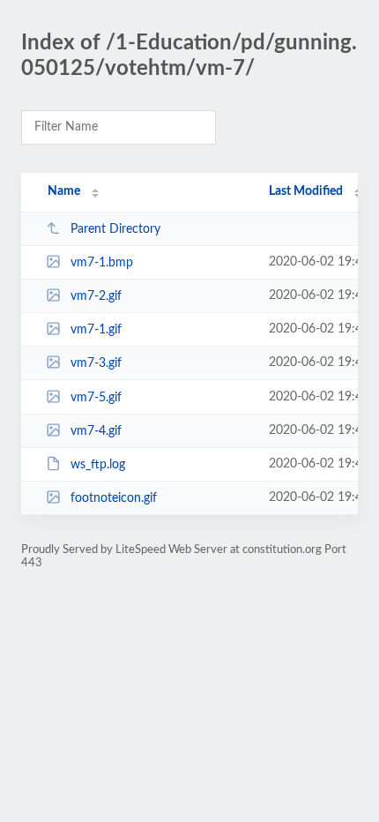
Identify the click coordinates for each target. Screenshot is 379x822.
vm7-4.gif (96, 431)
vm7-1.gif (96, 330)
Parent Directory (115, 229)
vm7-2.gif (96, 296)
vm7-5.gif (96, 398)
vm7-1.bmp (102, 263)
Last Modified (306, 191)
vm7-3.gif (96, 363)
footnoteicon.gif (114, 498)
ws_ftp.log (98, 465)
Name (64, 191)
